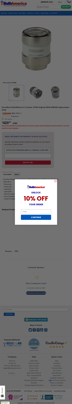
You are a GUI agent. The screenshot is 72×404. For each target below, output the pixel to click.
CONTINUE (36, 217)
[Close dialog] (55, 181)
